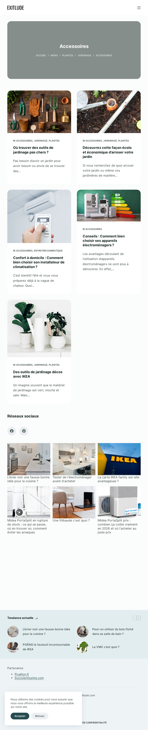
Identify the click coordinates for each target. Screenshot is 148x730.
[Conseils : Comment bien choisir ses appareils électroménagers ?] (109, 205)
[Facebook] (11, 431)
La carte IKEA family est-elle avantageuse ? (118, 479)
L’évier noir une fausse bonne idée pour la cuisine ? (28, 479)
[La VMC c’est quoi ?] (82, 647)
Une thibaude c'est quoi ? (71, 520)
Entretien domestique (48, 250)
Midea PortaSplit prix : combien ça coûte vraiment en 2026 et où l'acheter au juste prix (118, 526)
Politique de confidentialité (88, 722)
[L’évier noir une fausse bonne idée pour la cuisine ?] (13, 631)
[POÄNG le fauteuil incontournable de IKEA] (13, 647)
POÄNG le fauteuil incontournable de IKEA (46, 647)
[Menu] (139, 7)
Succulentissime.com (29, 678)
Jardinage (40, 140)
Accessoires (24, 140)
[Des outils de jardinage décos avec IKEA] (39, 328)
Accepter (19, 715)
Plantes (54, 140)
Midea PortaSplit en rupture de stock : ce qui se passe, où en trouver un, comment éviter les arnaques (27, 526)
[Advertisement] (73, 569)
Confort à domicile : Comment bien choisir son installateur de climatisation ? (39, 262)
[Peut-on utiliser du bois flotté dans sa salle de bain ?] (82, 631)
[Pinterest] (23, 431)
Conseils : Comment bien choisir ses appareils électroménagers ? (104, 240)
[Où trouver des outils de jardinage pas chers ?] (39, 112)
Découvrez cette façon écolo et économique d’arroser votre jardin (108, 152)
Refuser (40, 715)
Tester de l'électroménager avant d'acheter (72, 479)
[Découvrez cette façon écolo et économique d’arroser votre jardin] (109, 112)
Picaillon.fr (22, 674)
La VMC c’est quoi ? (105, 647)
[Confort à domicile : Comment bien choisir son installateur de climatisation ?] (39, 216)
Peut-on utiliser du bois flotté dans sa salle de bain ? (112, 631)
